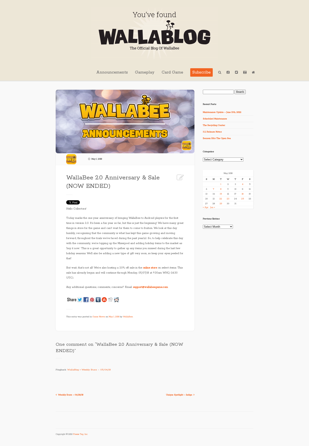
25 (242, 198)
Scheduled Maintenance (215, 118)
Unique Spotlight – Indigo (179, 394)
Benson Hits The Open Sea (217, 138)
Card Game (172, 72)
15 (221, 193)
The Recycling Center (214, 125)
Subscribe (201, 72)
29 (221, 203)
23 (228, 198)
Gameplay (144, 72)
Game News (98, 316)
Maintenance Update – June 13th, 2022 (222, 112)
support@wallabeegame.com (150, 287)
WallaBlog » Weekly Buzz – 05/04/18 (89, 369)
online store (150, 267)
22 (220, 198)
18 (242, 193)
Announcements (112, 72)
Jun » (212, 207)
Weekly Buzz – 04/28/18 (70, 394)
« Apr (205, 207)
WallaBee (128, 316)
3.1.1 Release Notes (212, 131)
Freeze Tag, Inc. (80, 434)
